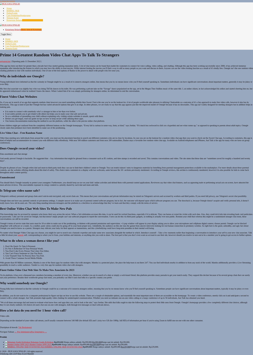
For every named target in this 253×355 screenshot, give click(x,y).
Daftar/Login (12, 13)
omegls (21, 235)
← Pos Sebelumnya (22, 332)
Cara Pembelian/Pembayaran (19, 15)
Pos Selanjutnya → (39, 332)
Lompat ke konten (7, 1)
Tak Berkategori (25, 327)
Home (9, 8)
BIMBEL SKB (13, 11)
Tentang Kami (12, 18)
